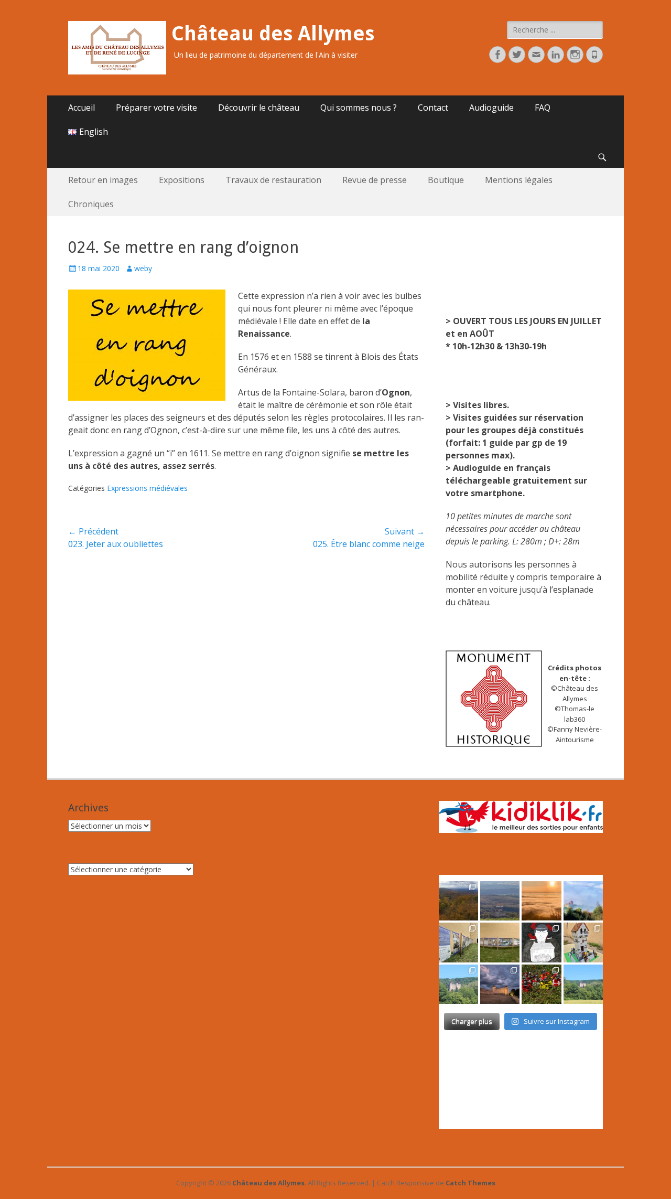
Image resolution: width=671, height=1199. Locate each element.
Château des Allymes (272, 33)
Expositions (181, 180)
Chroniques (91, 204)
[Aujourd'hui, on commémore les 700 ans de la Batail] (458, 984)
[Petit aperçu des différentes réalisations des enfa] (583, 942)
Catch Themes (470, 1182)
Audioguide (491, 107)
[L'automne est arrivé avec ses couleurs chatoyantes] (458, 900)
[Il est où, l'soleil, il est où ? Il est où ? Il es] (583, 900)
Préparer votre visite (156, 107)
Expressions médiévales (147, 488)
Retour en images (103, 180)
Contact (433, 107)
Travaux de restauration (273, 180)
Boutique (446, 180)
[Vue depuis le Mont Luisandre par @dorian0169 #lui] (500, 900)
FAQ (542, 107)
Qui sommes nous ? (358, 107)
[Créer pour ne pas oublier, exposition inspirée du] (541, 942)
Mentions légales (519, 180)
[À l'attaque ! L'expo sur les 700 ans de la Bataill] (541, 984)
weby (143, 268)
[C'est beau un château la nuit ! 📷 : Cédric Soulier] (500, 984)
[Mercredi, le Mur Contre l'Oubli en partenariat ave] (500, 942)
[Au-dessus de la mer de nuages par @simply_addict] (541, 900)
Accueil (81, 107)
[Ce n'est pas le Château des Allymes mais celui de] (583, 984)
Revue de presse (374, 180)
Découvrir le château (258, 107)
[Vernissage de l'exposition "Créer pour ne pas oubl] (458, 942)
